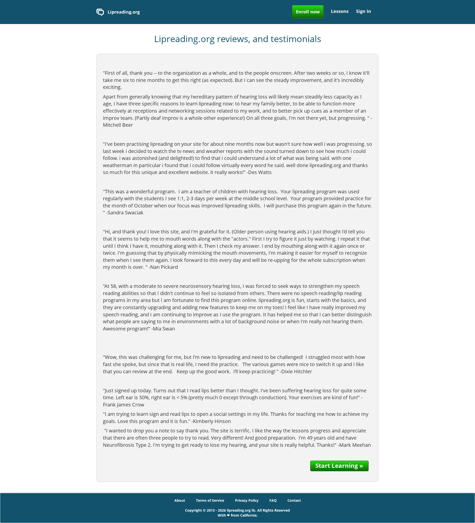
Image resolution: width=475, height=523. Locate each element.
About (179, 500)
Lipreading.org (123, 12)
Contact (294, 500)
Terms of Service (210, 500)
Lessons (340, 11)
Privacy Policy (247, 500)
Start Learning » (339, 465)
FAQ (273, 500)
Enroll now (308, 12)
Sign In (363, 11)
